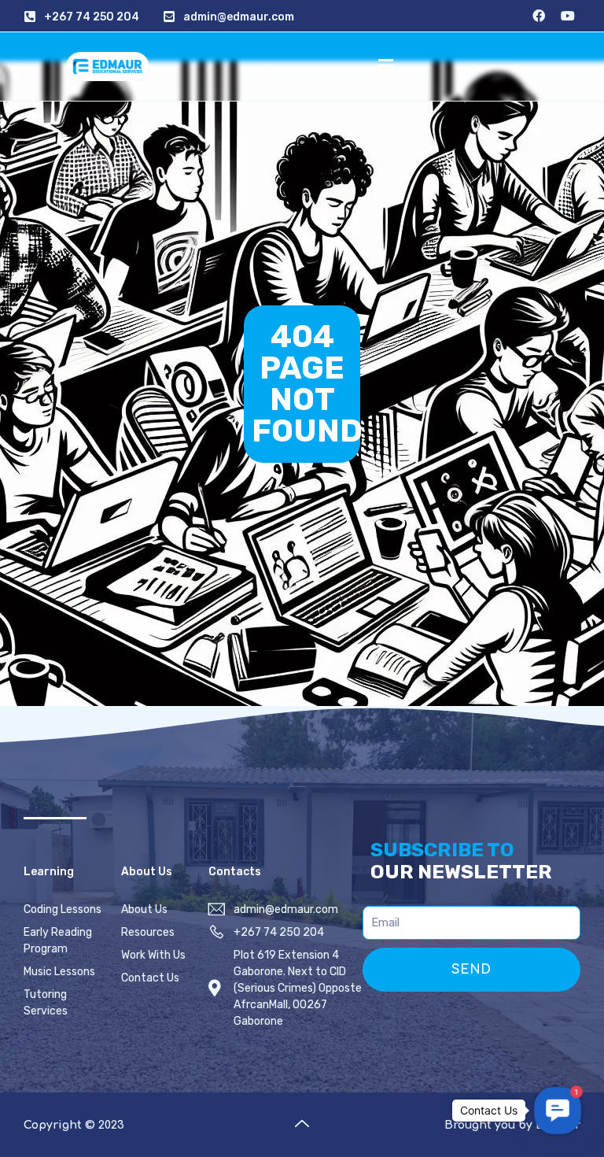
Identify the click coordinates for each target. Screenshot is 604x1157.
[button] (385, 66)
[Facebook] (538, 15)
